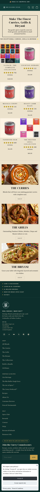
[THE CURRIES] (20, 174)
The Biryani (6, 356)
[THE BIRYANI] (20, 253)
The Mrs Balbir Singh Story (11, 381)
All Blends (5, 344)
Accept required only (20, 483)
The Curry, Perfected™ (9, 389)
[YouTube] (14, 334)
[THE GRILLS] (20, 214)
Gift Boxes (5, 368)
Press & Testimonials (9, 405)
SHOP (20, 199)
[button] (9, 73)
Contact (5, 422)
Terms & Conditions (17, 488)
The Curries (6, 348)
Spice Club (6, 414)
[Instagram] (4, 334)
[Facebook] (9, 334)
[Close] (37, 465)
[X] (19, 334)
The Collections (7, 360)
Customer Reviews (8, 401)
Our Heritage (6, 377)
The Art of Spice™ (8, 385)
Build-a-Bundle (7, 364)
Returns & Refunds (8, 430)
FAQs (4, 426)
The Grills (5, 352)
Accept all (20, 478)
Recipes (4, 393)
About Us (5, 397)
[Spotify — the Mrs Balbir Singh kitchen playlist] (28, 334)
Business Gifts (7, 434)
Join (33, 457)
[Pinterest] (23, 334)
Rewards (5, 418)
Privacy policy (7, 488)
